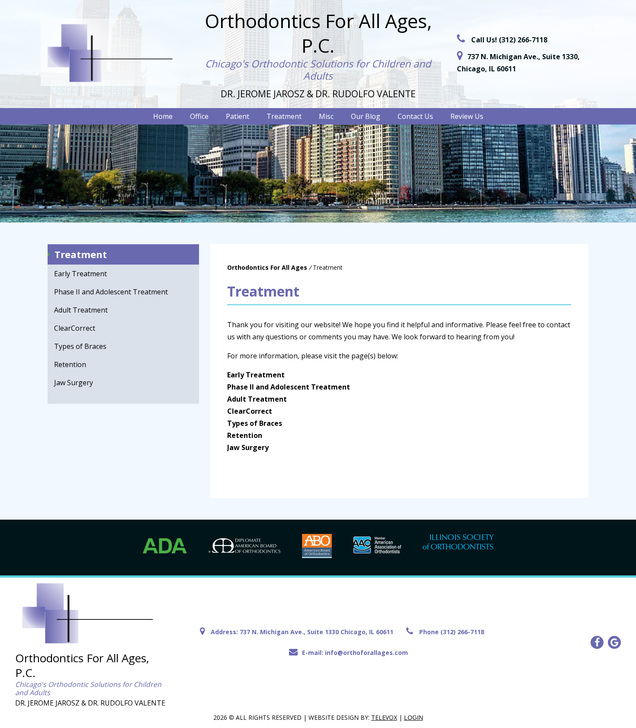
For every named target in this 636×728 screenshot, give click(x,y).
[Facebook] (597, 642)
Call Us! (509, 40)
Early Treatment (80, 273)
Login (413, 717)
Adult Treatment (81, 310)
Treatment (81, 254)
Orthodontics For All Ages (267, 267)
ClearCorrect (74, 328)
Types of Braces (80, 346)
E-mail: (355, 652)
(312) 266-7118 (462, 632)
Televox (384, 717)
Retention (70, 364)
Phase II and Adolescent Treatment (111, 292)
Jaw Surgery (73, 382)
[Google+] (614, 642)
